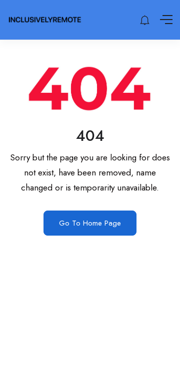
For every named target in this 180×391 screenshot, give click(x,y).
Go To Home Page (90, 223)
